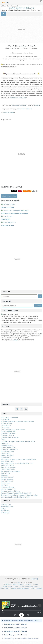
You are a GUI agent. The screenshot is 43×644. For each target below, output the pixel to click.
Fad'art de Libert (7, 455)
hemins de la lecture (18, 97)
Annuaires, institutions (9, 417)
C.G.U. (16, 586)
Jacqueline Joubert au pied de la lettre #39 (16, 463)
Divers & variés (6, 445)
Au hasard (5, 419)
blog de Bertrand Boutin (25, 109)
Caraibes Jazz (6, 425)
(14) (6, 504)
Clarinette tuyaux (7, 435)
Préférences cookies (36, 588)
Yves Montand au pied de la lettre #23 (15, 497)
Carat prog (5, 427)
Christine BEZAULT (8, 431)
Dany (15, 340)
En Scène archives (7, 451)
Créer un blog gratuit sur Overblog (13, 584)
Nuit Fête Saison (7, 481)
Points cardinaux (7, 487)
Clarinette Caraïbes (8, 433)
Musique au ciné (7, 477)
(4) (5, 512)
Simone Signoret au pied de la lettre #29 (16, 493)
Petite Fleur (5, 483)
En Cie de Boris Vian (8, 447)
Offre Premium (4, 588)
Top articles (28, 584)
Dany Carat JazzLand (21, 8)
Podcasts (4, 485)
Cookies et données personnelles (19, 588)
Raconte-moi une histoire (10, 491)
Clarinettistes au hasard (10, 437)
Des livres (4, 443)
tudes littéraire (8, 112)
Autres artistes (6, 423)
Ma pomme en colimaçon (10, 471)
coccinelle (36, 105)
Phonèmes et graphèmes (19, 105)
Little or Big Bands (8, 469)
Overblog (34, 579)
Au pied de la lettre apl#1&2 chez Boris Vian (17, 421)
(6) (7, 506)
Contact (35, 584)
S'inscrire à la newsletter (9, 196)
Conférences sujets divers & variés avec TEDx (18, 441)
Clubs (3, 439)
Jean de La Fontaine (8, 467)
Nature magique (7, 479)
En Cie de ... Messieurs (9, 449)
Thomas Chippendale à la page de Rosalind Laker (19, 495)
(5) (3, 508)
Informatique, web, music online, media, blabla (18, 459)
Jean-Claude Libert (8, 465)
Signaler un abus (7, 586)
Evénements (5, 453)
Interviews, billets (7, 461)
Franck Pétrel (6, 457)
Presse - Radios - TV (8, 489)
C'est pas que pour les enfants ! (13, 429)
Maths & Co (5, 473)
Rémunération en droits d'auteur (29, 586)
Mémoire (4, 475)
